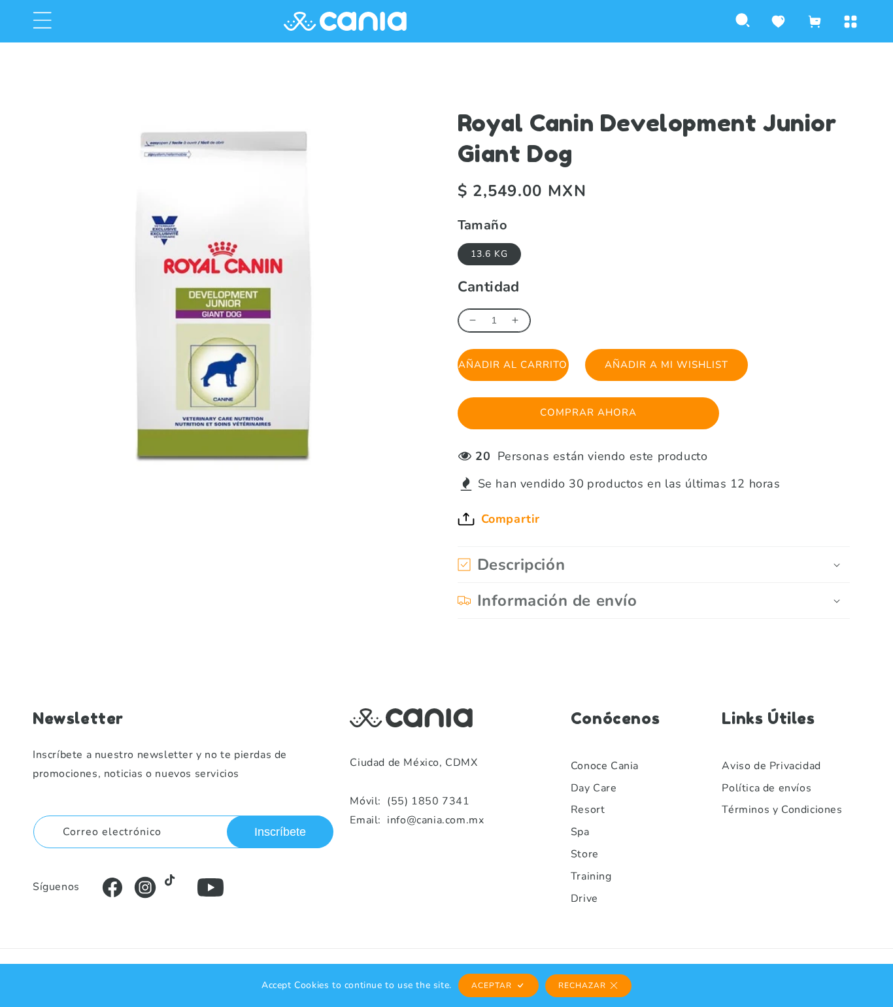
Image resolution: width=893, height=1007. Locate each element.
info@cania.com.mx (417, 820)
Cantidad (489, 287)
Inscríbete (280, 831)
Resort (588, 809)
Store (585, 854)
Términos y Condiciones (782, 809)
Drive (584, 898)
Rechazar (582, 985)
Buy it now (588, 413)
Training (591, 876)
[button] (42, 21)
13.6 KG (489, 254)
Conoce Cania (605, 766)
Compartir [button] (510, 519)
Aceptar (491, 985)
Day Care (594, 788)
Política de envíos (766, 788)
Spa (580, 832)
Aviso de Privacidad (771, 766)
